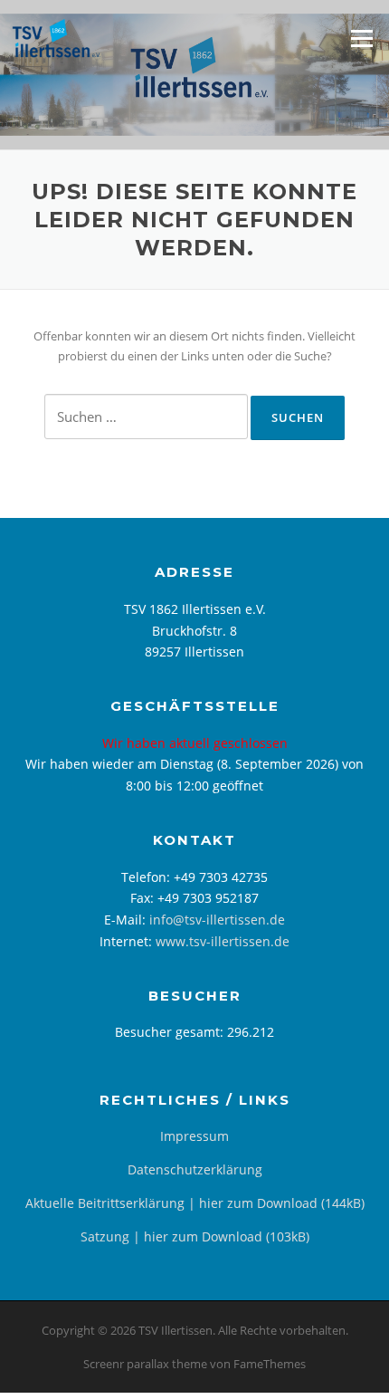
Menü (361, 38)
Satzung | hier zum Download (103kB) (195, 1236)
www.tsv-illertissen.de (222, 941)
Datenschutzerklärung (195, 1169)
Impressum (194, 1136)
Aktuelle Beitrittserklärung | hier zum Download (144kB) (195, 1203)
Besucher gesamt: (171, 1031)
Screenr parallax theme (145, 1364)
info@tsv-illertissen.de (217, 919)
